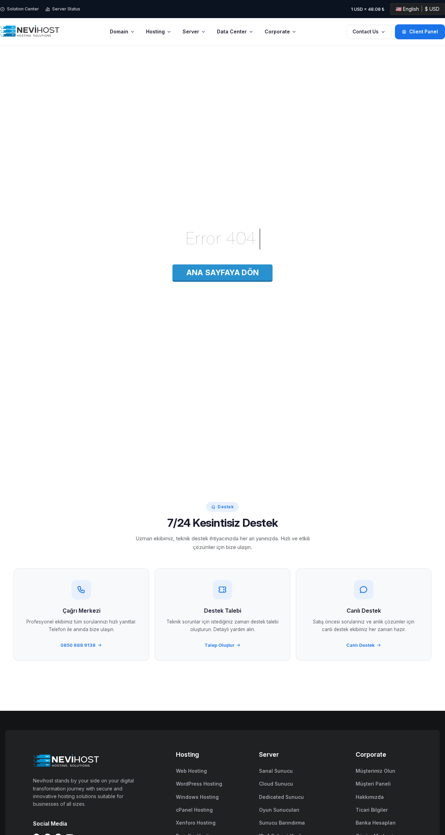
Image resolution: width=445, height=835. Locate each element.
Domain (119, 31)
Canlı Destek (360, 645)
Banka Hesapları (376, 823)
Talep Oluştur (219, 645)
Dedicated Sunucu (281, 797)
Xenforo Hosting (196, 823)
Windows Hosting (197, 797)
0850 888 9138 (78, 645)
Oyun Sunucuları (279, 810)
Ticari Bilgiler (372, 810)
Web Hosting (191, 771)
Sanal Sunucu (276, 771)
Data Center (232, 31)
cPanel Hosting (194, 810)
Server (191, 31)
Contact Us (366, 31)
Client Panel (423, 31)
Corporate (277, 31)
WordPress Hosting (199, 784)
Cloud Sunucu (276, 784)
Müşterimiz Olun (375, 771)
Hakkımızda (370, 797)
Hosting (155, 31)
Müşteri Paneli (373, 784)
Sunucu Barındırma (282, 823)
